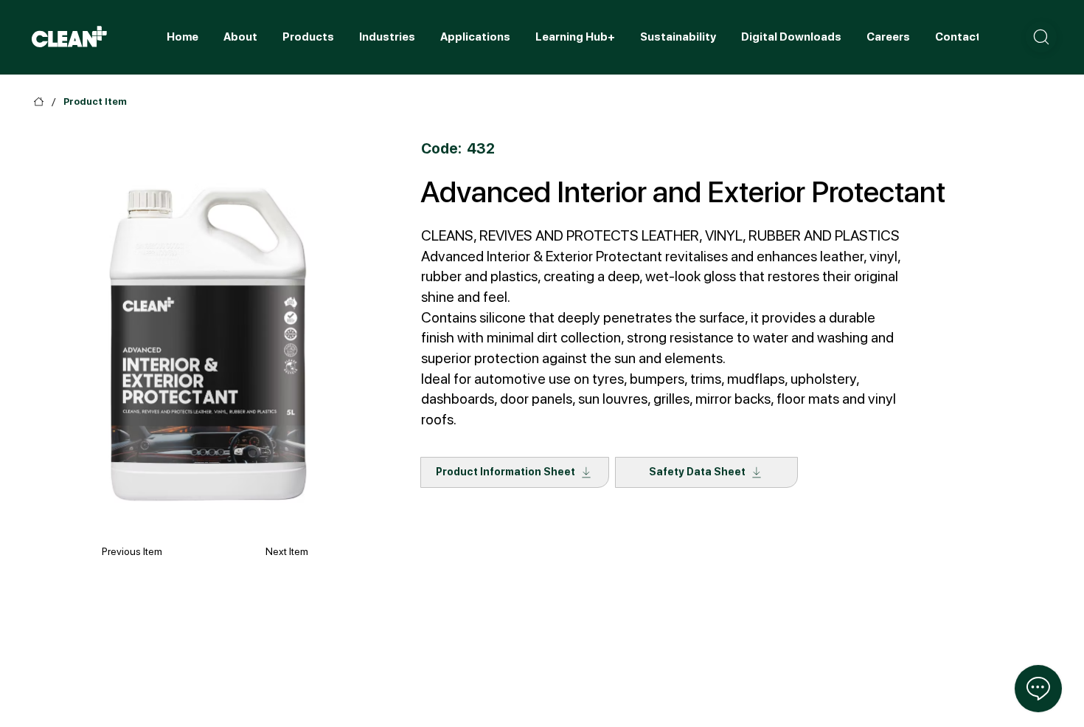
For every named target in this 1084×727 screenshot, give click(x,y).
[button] (1041, 36)
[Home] (39, 101)
